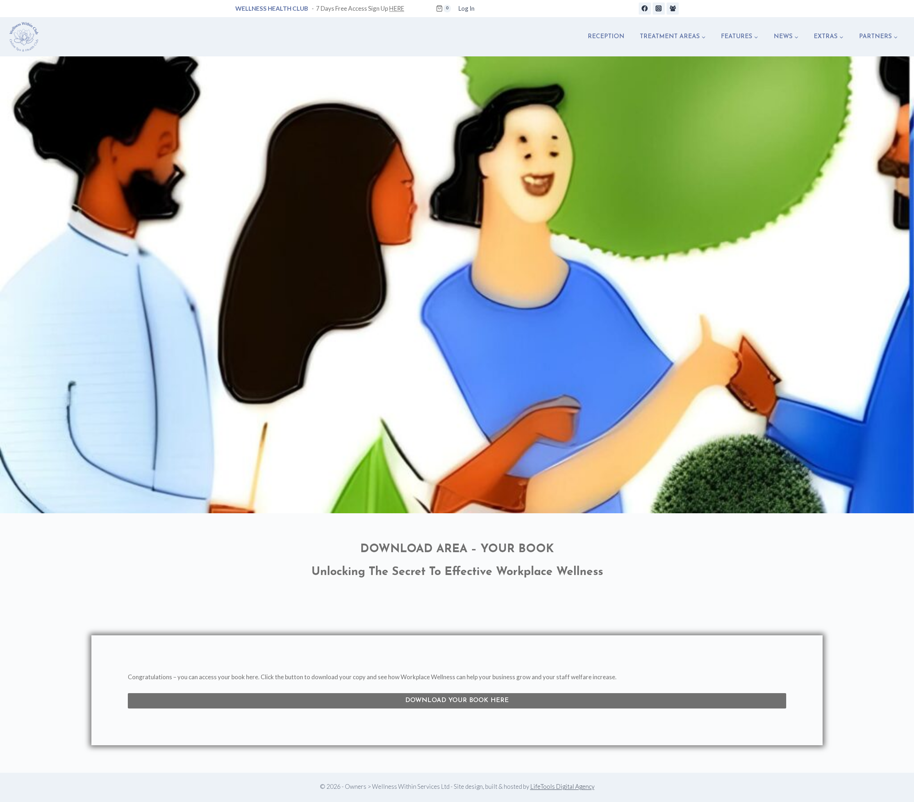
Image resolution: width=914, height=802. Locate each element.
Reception (606, 37)
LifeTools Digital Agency (562, 786)
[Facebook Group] (673, 8)
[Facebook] (645, 8)
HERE (396, 8)
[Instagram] (659, 8)
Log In (466, 8)
